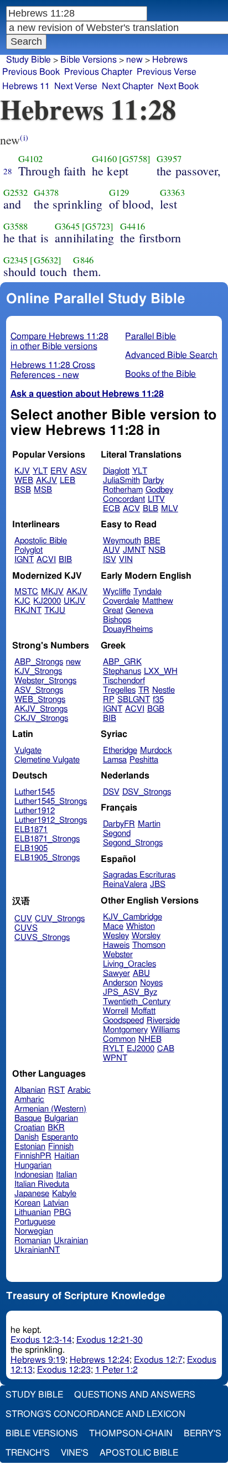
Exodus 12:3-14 (41, 1340)
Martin (149, 824)
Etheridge (120, 750)
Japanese (31, 1194)
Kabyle (64, 1194)
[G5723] (97, 226)
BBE (152, 541)
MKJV (52, 592)
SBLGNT (133, 699)
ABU (141, 973)
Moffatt (143, 1011)
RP (109, 699)
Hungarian (32, 1165)
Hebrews (170, 59)
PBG (62, 1212)
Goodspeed (123, 1020)
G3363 (172, 192)
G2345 (15, 260)
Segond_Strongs (133, 843)
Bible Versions (88, 59)
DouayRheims (128, 629)
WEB (23, 480)
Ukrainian (71, 1241)
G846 (83, 260)
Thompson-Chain (131, 1433)
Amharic (29, 1099)
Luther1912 (34, 811)
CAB (165, 1049)
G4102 (30, 159)
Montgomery (125, 1030)
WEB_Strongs (39, 699)
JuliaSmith (121, 480)
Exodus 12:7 (158, 1359)
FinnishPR (32, 1156)
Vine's (75, 1452)
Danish (26, 1137)
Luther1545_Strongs (50, 801)
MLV (169, 509)
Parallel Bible (150, 336)
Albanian (29, 1090)
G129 (119, 192)
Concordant (124, 499)
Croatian (29, 1128)
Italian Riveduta (41, 1184)
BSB (22, 490)
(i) (24, 137)
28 (7, 170)
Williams (165, 1030)
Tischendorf (124, 681)
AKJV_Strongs (41, 709)
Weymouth (122, 541)
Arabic (79, 1090)
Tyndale (147, 592)
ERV (59, 471)
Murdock (156, 750)
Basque (28, 1118)
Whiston (140, 926)
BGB (155, 709)
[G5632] (45, 260)
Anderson (120, 983)
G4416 (132, 226)
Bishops (117, 620)
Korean (27, 1203)
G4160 (104, 159)
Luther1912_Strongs (50, 820)
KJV (22, 471)
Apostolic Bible (139, 1452)
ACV (131, 509)
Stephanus (122, 671)
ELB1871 (31, 829)
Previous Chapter (98, 71)
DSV (111, 792)
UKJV (74, 601)
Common (119, 1039)
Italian (66, 1175)
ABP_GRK (122, 662)
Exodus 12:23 (64, 1369)
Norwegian (33, 1231)
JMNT (134, 550)
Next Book (178, 86)
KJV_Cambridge (132, 917)
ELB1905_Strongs (47, 858)
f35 (158, 699)
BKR (56, 1128)
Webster (118, 955)
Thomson (148, 945)
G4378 (46, 192)
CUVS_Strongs (42, 937)
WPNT (115, 1058)
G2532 (15, 192)
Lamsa (115, 760)
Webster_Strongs (45, 681)
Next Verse (75, 86)
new (134, 59)
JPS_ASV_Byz (130, 992)
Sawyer (116, 973)
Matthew (157, 601)
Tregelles (119, 690)
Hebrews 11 (26, 86)
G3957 (169, 159)
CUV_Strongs (60, 919)
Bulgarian (61, 1118)
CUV (23, 919)
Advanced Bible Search (171, 355)
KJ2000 (47, 601)
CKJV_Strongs (41, 718)
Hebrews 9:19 (38, 1359)
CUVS (26, 928)
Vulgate (28, 750)
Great (113, 610)
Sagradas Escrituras (139, 875)
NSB (156, 550)
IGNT (24, 559)
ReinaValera (125, 884)
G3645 (67, 226)
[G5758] (135, 159)
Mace (113, 926)
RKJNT (28, 610)
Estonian (29, 1146)
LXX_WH (161, 671)
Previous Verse (166, 71)
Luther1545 (34, 792)
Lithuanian (32, 1212)
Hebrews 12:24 (99, 1359)
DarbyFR (119, 824)
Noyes (151, 983)
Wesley (116, 936)
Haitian (66, 1156)
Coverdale (121, 601)
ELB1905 (31, 848)
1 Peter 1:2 (116, 1369)
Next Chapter (127, 86)
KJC (22, 601)
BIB (65, 559)
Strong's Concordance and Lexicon (95, 1414)
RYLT (113, 1049)
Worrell (115, 1011)
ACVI (46, 559)
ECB (111, 509)
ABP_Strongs (38, 662)
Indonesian (33, 1175)
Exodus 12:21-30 (109, 1340)
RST (56, 1090)
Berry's (202, 1433)
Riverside (163, 1020)
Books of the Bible (160, 374)
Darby (153, 480)
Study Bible (28, 59)
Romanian (32, 1241)
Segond (117, 833)
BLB (150, 509)
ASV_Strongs (38, 690)
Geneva (139, 610)
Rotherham (123, 490)
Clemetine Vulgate (47, 760)
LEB (67, 480)
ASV (78, 471)
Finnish (61, 1146)
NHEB (150, 1039)
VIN (126, 559)
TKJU (54, 610)
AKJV (46, 480)
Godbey (159, 490)
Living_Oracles (129, 964)
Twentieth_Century (136, 1002)
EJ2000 (140, 1049)
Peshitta (143, 760)
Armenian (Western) (50, 1109)
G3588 (15, 226)
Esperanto (60, 1137)
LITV (156, 499)
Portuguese (34, 1222)
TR (143, 690)
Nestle (163, 690)
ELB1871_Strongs (47, 839)
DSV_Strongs (146, 792)
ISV (109, 559)
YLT (40, 471)
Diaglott (116, 471)
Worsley (146, 936)
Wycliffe (117, 592)
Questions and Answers (134, 1394)
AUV (111, 550)
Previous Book (31, 71)
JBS (157, 884)
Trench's (28, 1452)
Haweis (116, 945)
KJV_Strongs (38, 671)
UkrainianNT (37, 1250)
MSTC (26, 592)
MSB (43, 490)
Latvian (56, 1203)
